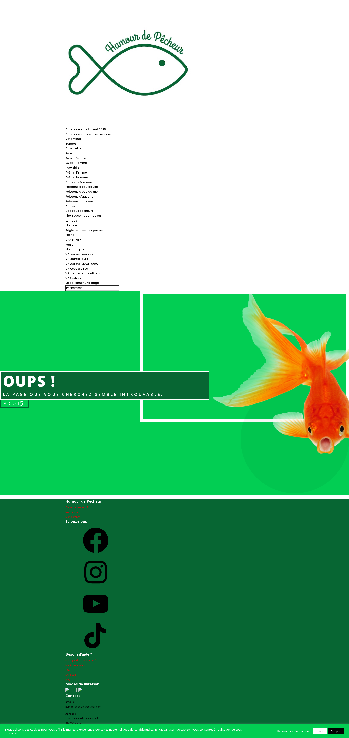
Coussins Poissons (79, 182)
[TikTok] (95, 650)
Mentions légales (75, 665)
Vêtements (73, 139)
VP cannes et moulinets (82, 273)
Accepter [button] (336, 731)
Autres (70, 206)
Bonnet (70, 144)
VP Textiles (73, 278)
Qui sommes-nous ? (76, 507)
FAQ (67, 679)
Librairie (71, 225)
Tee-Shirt (72, 168)
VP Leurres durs (76, 259)
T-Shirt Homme (76, 177)
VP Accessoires (76, 269)
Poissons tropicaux (79, 201)
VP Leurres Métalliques (81, 264)
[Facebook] (95, 554)
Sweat (70, 153)
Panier (70, 245)
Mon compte (74, 249)
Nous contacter (74, 512)
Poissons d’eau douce (81, 187)
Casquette (73, 148)
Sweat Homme (76, 163)
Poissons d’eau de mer (82, 192)
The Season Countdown (83, 216)
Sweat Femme (75, 158)
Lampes (71, 220)
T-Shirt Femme (76, 172)
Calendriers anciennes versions (88, 134)
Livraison (70, 674)
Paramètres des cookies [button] (293, 731)
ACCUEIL (12, 403)
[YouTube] (95, 618)
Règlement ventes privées (84, 230)
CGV (67, 670)
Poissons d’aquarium (80, 196)
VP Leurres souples (79, 254)
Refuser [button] (320, 731)
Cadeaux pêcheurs (79, 211)
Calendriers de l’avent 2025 (85, 129)
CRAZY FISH (73, 240)
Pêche (69, 235)
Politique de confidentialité (80, 660)
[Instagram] (95, 586)
